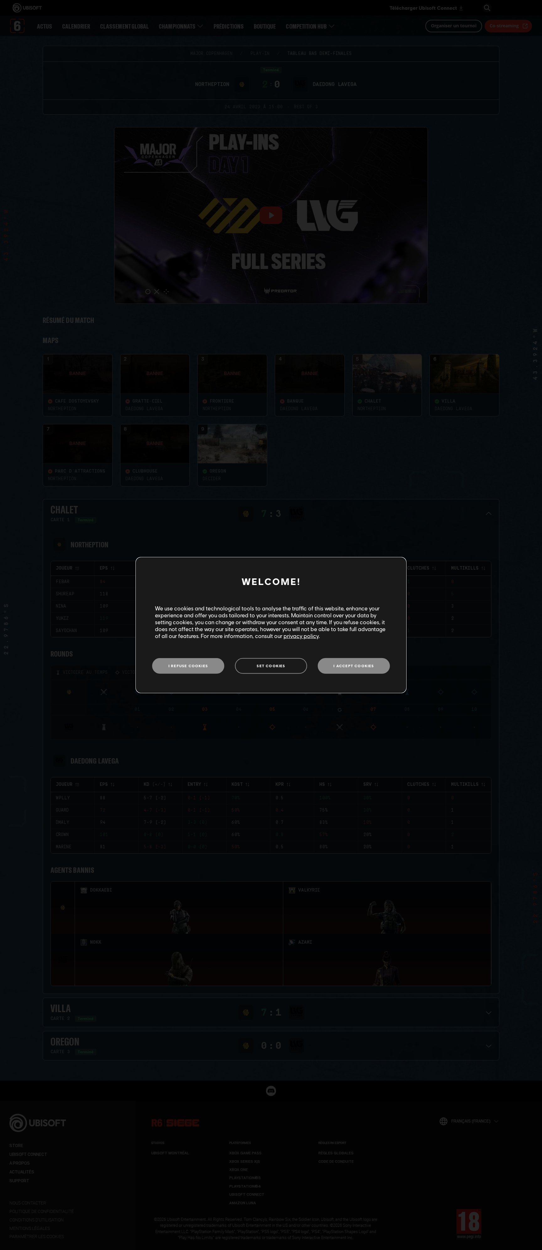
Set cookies (271, 665)
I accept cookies (353, 665)
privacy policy (301, 635)
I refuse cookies (188, 665)
